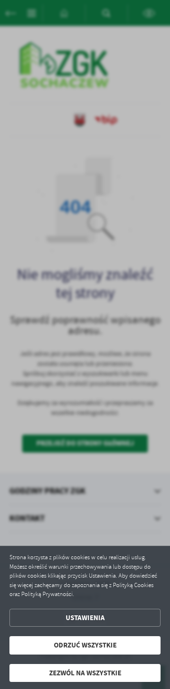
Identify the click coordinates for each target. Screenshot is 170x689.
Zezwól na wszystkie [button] (85, 673)
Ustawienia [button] (85, 617)
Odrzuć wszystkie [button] (85, 645)
